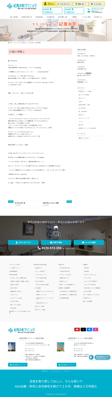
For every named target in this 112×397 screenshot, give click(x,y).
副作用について (64, 281)
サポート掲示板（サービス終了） (91, 294)
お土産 (80, 101)
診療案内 (85, 264)
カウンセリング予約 (14, 264)
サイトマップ (67, 371)
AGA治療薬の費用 (64, 298)
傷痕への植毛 (13, 288)
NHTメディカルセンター (90, 274)
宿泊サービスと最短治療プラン (68, 284)
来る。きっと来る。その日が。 (86, 56)
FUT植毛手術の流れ (65, 268)
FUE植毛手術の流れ (65, 271)
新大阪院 (86, 271)
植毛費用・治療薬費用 (64, 288)
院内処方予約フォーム (42, 303)
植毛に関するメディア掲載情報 (92, 288)
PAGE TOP (107, 383)
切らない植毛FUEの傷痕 (42, 284)
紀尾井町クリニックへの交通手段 (87, 128)
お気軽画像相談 (13, 271)
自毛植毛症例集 (13, 274)
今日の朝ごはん (82, 69)
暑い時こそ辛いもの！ (84, 75)
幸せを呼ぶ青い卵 (20, 203)
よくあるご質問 (87, 291)
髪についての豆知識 (84, 95)
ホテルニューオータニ (84, 118)
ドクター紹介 (87, 278)
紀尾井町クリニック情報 (85, 91)
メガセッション (14, 294)
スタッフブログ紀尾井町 (90, 281)
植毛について (82, 98)
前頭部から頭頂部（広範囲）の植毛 (19, 281)
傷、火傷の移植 (83, 111)
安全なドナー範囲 (39, 306)
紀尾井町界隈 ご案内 (84, 105)
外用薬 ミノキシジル (41, 294)
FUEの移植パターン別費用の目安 (68, 294)
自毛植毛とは (38, 268)
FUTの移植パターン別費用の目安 (68, 291)
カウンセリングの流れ (65, 274)
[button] (64, 4)
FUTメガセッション (41, 274)
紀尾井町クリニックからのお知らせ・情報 (19, 312)
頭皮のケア (81, 115)
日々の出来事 (88, 73)
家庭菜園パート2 (82, 82)
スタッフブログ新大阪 (90, 284)
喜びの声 (81, 125)
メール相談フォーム (14, 268)
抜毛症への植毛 (14, 284)
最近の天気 (80, 62)
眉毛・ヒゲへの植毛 (15, 304)
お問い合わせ (45, 371)
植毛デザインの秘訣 (40, 309)
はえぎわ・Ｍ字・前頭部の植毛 (18, 278)
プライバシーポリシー (56, 371)
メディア (81, 121)
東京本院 (86, 268)
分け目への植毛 (14, 301)
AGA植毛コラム (87, 298)
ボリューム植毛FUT (40, 271)
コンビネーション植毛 (16, 298)
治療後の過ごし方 (64, 278)
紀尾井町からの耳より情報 (51, 203)
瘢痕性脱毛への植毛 (15, 291)
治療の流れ (61, 264)
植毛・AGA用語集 (87, 301)
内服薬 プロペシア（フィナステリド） (45, 298)
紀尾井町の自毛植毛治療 (40, 264)
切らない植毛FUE (39, 281)
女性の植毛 (13, 308)
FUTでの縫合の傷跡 (41, 278)
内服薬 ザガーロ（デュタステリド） (45, 291)
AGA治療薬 (38, 288)
